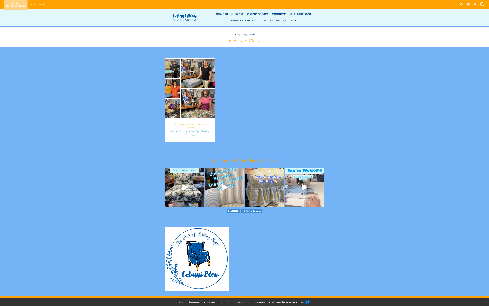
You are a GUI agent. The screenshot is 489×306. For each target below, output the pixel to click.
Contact (294, 21)
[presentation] (190, 88)
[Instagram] (468, 4)
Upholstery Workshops (257, 14)
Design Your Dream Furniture (229, 14)
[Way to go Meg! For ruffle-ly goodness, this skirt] (264, 187)
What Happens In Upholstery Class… (190, 133)
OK (307, 302)
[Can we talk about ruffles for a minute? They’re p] (304, 187)
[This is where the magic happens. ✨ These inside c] (224, 187)
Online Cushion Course (41, 4)
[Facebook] (461, 4)
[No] (486, 302)
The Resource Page (278, 21)
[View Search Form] (482, 4)
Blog (264, 21)
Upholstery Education (183, 125)
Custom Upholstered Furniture (243, 21)
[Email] (475, 4)
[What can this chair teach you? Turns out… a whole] (184, 187)
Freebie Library (279, 14)
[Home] (235, 34)
